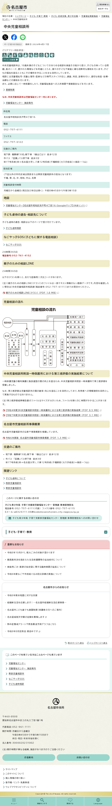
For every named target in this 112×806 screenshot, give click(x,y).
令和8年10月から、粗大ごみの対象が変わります (31, 553)
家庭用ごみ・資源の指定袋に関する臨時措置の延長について (36, 567)
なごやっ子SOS (14, 245)
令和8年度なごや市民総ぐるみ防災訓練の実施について (34, 574)
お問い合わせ (83, 757)
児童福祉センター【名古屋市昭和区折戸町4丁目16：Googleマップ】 (45, 205)
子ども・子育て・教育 (39, 16)
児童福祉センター (17, 663)
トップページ (20, 16)
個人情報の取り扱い (15, 778)
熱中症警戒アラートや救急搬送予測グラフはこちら (31, 624)
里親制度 (10, 90)
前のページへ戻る (76, 643)
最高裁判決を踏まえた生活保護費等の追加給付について (34, 560)
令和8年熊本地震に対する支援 (22, 595)
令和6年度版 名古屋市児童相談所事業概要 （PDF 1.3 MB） (37, 438)
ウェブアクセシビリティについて (21, 787)
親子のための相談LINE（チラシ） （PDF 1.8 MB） (31, 293)
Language (98, 803)
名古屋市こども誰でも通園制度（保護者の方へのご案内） (34, 610)
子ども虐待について (16, 478)
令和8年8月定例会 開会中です (22, 631)
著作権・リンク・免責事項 (17, 782)
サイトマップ (11, 769)
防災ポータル (103, 8)
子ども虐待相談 (13, 228)
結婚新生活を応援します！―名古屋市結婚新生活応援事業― (36, 603)
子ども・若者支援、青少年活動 (64, 16)
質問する (70, 803)
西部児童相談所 (13, 483)
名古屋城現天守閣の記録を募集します (25, 617)
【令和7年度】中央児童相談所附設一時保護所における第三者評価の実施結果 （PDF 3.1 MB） (52, 415)
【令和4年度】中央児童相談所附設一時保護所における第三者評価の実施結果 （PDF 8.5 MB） (52, 410)
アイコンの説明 (9, 60)
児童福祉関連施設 (89, 16)
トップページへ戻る (98, 643)
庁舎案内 (28, 757)
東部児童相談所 (13, 488)
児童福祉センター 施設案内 (19, 103)
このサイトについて (15, 774)
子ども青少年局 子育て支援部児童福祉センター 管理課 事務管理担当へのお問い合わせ (56, 518)
